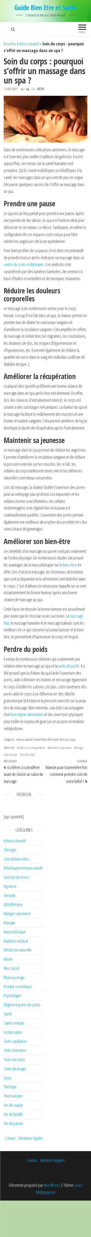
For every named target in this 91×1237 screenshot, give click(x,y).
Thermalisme (13, 1096)
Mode (8, 959)
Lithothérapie (13, 904)
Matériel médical (16, 941)
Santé (55, 739)
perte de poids (68, 666)
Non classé (11, 968)
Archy (40, 89)
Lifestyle (10, 895)
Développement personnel (23, 868)
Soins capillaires (15, 1041)
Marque (9, 923)
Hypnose (10, 886)
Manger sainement (17, 913)
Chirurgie (10, 850)
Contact (10, 1138)
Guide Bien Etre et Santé (45, 7)
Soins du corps (67, 739)
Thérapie (10, 1087)
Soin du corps (27, 754)
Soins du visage (15, 1068)
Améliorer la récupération (31, 747)
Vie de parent (13, 1123)
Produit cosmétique (18, 986)
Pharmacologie (14, 977)
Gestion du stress (16, 877)
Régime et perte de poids (22, 1005)
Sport (8, 1078)
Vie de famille (13, 1114)
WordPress (52, 1185)
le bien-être (67, 565)
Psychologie (12, 995)
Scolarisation (13, 1032)
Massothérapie (15, 932)
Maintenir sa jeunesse (59, 747)
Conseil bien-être (42, 739)
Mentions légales (31, 1138)
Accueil (8, 44)
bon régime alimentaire (26, 714)
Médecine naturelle (18, 950)
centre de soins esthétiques (24, 264)
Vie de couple (13, 1105)
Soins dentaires (15, 1050)
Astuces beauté (28, 44)
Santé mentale (14, 1023)
